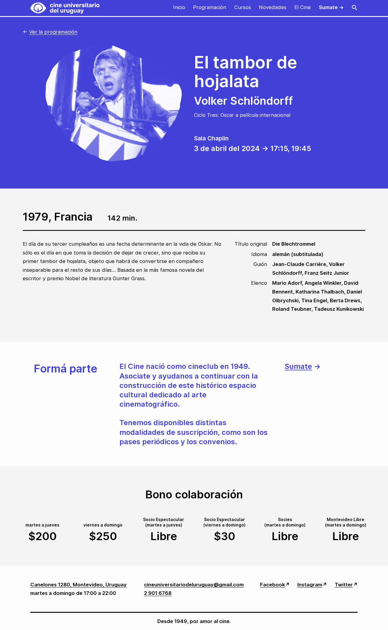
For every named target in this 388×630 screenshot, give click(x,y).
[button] (355, 8)
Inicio (179, 7)
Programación (209, 7)
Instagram (309, 585)
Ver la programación (53, 32)
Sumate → (331, 7)
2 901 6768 (158, 593)
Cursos (242, 7)
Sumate (298, 366)
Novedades (272, 7)
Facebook (272, 585)
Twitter (344, 585)
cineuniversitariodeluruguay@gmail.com (194, 585)
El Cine (302, 7)
